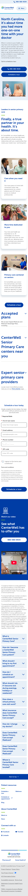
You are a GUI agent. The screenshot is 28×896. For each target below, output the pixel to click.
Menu (22, 8)
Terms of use (18, 880)
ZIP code (6, 449)
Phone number (8, 440)
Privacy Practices (6, 869)
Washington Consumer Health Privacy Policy (12, 884)
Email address (8, 430)
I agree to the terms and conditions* (13, 462)
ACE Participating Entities (8, 876)
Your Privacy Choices (7, 873)
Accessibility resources (7, 880)
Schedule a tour (14, 489)
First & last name (9, 421)
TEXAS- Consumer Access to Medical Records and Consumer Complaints (11, 890)
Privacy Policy (16, 869)
